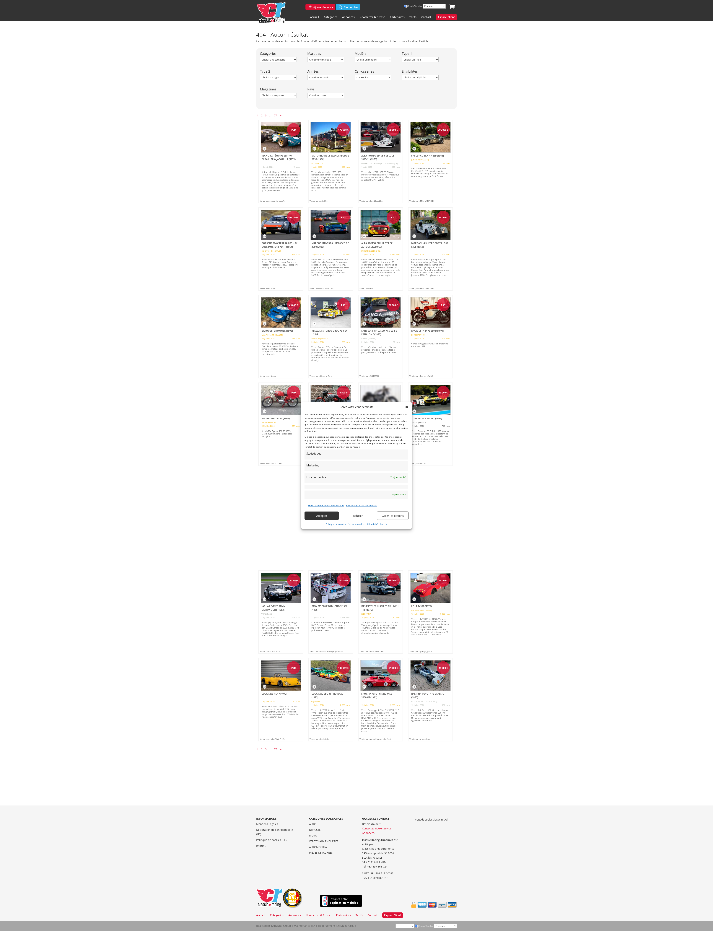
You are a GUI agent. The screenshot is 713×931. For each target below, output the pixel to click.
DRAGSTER (315, 829)
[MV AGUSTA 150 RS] (281, 424)
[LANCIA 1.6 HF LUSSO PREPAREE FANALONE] (381, 336)
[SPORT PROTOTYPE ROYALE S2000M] (381, 699)
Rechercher (350, 7)
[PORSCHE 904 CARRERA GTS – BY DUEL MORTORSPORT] (281, 249)
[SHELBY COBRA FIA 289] (430, 161)
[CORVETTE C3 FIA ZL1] (430, 424)
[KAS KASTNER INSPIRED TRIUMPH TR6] (381, 612)
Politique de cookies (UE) (271, 840)
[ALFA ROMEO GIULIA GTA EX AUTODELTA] (381, 249)
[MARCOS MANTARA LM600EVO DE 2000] (331, 249)
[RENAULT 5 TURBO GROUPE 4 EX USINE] (331, 336)
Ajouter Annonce (323, 7)
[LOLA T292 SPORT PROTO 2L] (331, 699)
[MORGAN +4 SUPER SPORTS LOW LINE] (430, 249)
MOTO (313, 835)
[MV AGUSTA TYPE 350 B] (430, 336)
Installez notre (344, 901)
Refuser (358, 515)
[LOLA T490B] (430, 612)
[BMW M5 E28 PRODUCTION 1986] (331, 612)
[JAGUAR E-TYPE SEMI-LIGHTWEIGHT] (281, 612)
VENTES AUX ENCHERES (323, 841)
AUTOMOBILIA (318, 847)
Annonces (348, 17)
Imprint (384, 523)
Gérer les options (393, 515)
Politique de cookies (335, 523)
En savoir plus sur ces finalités (361, 505)
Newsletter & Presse (372, 17)
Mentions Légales (267, 824)
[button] (406, 407)
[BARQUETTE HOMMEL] (281, 336)
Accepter (321, 515)
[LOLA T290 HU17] (281, 699)
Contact (426, 17)
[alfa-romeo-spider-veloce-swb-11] (381, 161)
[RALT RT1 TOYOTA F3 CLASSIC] (430, 699)
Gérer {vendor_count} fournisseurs (326, 505)
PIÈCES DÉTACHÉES (321, 852)
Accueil (314, 17)
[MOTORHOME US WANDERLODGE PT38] (331, 161)
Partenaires (397, 17)
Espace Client (446, 17)
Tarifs (412, 17)
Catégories (330, 17)
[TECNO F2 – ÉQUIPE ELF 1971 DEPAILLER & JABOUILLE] (281, 161)
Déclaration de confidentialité (363, 523)
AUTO (312, 824)
